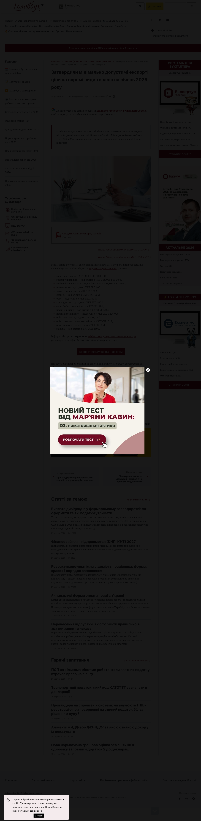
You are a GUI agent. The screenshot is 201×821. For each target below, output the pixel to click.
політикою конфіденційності (44, 806)
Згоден (39, 815)
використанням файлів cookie (28, 810)
